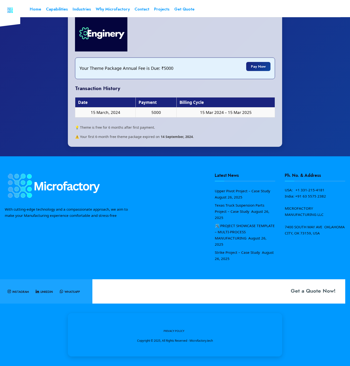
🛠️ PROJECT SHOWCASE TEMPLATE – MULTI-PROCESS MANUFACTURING (245, 231)
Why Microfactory (113, 9)
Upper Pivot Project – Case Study (243, 190)
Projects (162, 9)
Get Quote (184, 9)
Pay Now (258, 66)
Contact (142, 9)
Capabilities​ (57, 9)
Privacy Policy (174, 331)
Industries (82, 9)
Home (35, 9)
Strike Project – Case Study (238, 252)
